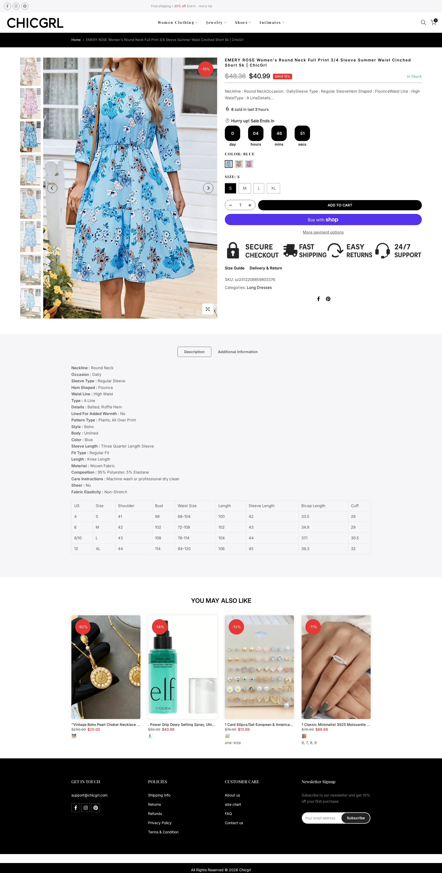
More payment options (323, 232)
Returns (154, 804)
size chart (233, 804)
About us (232, 795)
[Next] (208, 188)
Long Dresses (259, 287)
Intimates (270, 22)
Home (76, 40)
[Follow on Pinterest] (24, 6)
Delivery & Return (266, 268)
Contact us (234, 823)
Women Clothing (176, 22)
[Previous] (52, 188)
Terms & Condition (163, 832)
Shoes (241, 22)
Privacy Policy (160, 823)
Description (194, 352)
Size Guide (235, 268)
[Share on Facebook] (318, 299)
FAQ (228, 813)
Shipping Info (159, 795)
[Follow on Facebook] (7, 6)
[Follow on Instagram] (16, 6)
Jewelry (214, 22)
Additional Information (238, 352)
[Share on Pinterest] (328, 299)
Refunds (155, 813)
